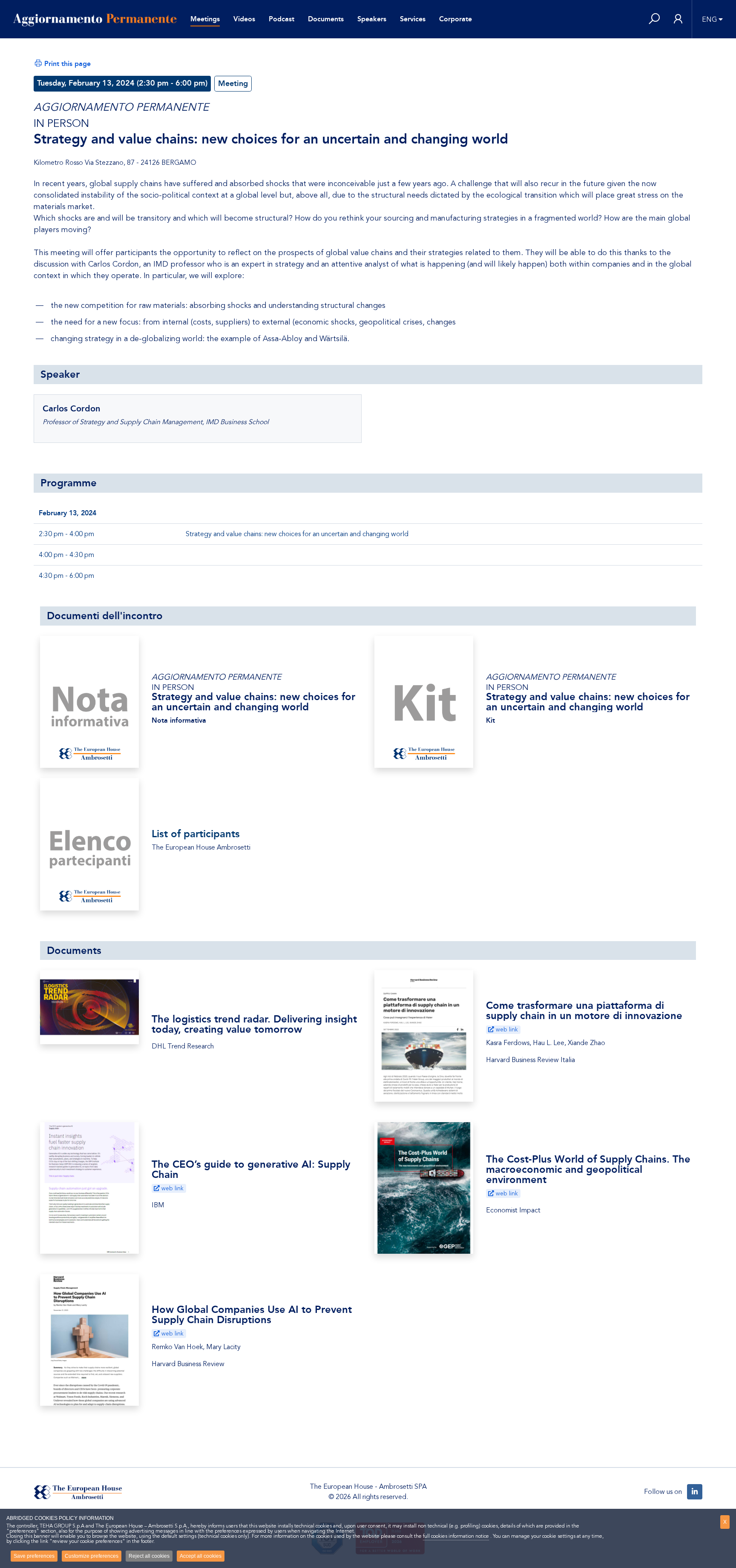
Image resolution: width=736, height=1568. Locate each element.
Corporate (455, 19)
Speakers (371, 19)
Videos (244, 19)
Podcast (281, 19)
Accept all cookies (200, 1556)
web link (506, 1029)
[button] (654, 19)
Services (413, 19)
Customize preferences (91, 1556)
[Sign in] (678, 19)
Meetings (205, 19)
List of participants (196, 833)
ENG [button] (709, 19)
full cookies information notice (456, 1536)
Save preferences (34, 1556)
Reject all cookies (149, 1556)
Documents (326, 19)
